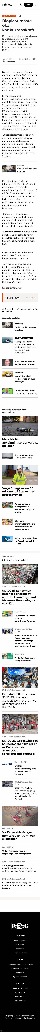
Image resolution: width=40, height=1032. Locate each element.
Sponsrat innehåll (20, 977)
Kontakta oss (20, 992)
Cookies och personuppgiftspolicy (20, 964)
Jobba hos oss (20, 997)
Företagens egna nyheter (15, 560)
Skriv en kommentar (28, 309)
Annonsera (20, 949)
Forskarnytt (10, 16)
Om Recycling (20, 1001)
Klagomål (20, 973)
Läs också (21, 166)
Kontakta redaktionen (20, 988)
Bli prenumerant (20, 940)
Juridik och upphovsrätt (20, 968)
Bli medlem (20, 945)
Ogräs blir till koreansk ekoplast (27, 170)
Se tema (29, 298)
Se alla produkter (20, 953)
